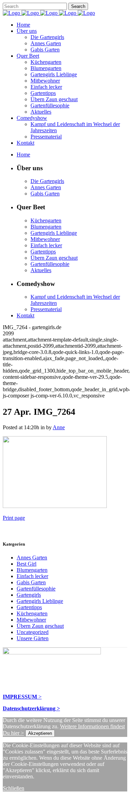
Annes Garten (32, 557)
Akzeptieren (40, 733)
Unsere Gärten (33, 638)
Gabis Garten (31, 582)
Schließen (13, 788)
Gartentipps (29, 607)
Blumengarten (32, 570)
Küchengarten (32, 613)
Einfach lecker (32, 576)
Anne (59, 427)
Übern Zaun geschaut (40, 626)
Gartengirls (29, 595)
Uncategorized (33, 632)
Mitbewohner (31, 620)
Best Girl (26, 564)
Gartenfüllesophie (36, 589)
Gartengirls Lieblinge (40, 601)
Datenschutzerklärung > (31, 708)
